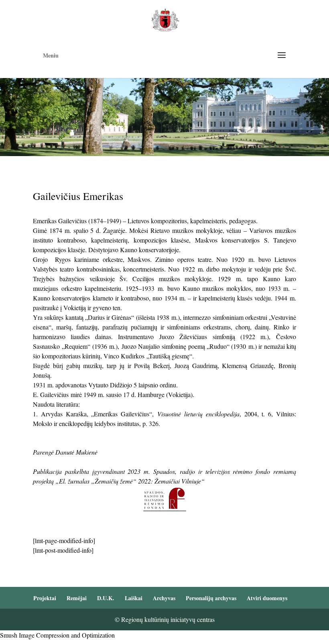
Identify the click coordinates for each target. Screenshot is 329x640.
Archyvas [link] (164, 598)
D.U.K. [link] (105, 598)
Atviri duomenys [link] (267, 598)
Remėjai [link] (77, 598)
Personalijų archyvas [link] (211, 598)
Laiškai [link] (133, 598)
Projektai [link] (44, 598)
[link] (165, 19)
